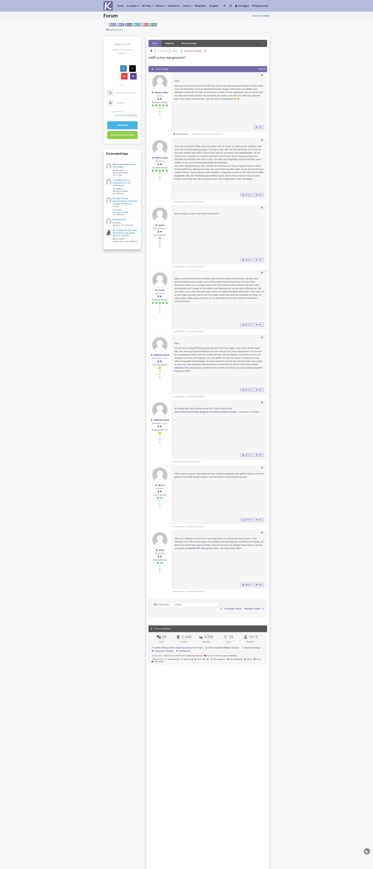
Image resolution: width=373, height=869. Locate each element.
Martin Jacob (161, 158)
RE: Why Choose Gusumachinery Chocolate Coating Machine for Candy (125, 202)
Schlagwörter (185, 651)
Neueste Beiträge (252, 647)
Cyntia (161, 290)
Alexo (161, 550)
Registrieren (262, 5)
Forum (186, 5)
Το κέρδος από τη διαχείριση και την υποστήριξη (122, 182)
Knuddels (132, 5)
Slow (118, 225)
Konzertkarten (119, 219)
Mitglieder (200, 5)
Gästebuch (174, 5)
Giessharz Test (181, 367)
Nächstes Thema (253, 608)
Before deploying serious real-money (186, 647)
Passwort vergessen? (126, 115)
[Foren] (151, 51)
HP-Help (146, 5)
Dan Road (120, 241)
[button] (224, 6)
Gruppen (214, 5)
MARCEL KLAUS (161, 355)
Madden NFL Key (197, 548)
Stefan (161, 225)
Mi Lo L (161, 485)
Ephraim (235, 647)
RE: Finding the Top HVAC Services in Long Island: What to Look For (125, 233)
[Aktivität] (161, 99)
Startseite (256, 15)
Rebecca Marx (161, 92)
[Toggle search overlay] (224, 6)
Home (120, 5)
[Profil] (158, 99)
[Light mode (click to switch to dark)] (230, 6)
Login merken (118, 111)
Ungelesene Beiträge (164, 651)
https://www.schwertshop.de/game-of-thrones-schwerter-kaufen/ (205, 411)
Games (159, 5)
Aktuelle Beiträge (189, 43)
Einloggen (244, 5)
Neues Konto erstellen (122, 135)
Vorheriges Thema (232, 608)
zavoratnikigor (122, 173)
